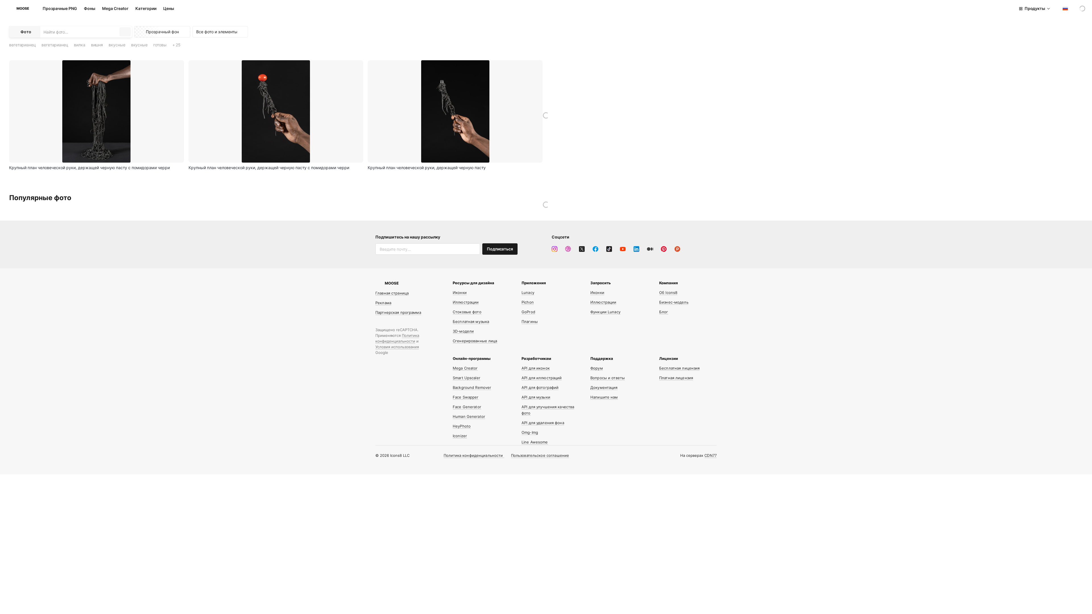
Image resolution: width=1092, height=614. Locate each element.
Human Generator (469, 416)
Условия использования (397, 347)
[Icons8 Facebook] (595, 249)
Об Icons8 (668, 292)
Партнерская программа (398, 312)
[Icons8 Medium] (650, 249)
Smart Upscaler (466, 378)
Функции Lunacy (605, 312)
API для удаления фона (543, 422)
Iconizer (460, 435)
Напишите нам (604, 397)
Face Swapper (466, 397)
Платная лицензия (676, 378)
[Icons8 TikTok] (609, 249)
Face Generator (467, 407)
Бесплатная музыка (471, 321)
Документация (604, 387)
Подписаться (500, 248)
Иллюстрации (466, 302)
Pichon (528, 302)
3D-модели (463, 331)
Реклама (383, 302)
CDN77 (710, 455)
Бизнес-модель (673, 302)
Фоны (89, 8)
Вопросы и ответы (607, 378)
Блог (663, 312)
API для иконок (536, 368)
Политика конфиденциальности (474, 455)
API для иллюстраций (542, 378)
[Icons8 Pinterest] (663, 249)
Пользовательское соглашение (540, 455)
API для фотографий (540, 387)
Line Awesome (535, 442)
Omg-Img (530, 432)
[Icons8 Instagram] (554, 249)
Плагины (530, 321)
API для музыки (536, 397)
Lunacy (528, 292)
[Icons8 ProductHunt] (677, 249)
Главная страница (392, 293)
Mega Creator (115, 8)
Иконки (460, 292)
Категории (145, 8)
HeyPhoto (462, 426)
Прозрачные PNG (60, 8)
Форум (596, 368)
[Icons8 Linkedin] (636, 249)
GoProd (528, 312)
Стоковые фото (467, 312)
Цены (168, 8)
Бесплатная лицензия (679, 368)
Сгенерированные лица (475, 341)
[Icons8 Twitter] (582, 249)
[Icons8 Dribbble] (568, 249)
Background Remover (472, 387)
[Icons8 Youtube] (622, 249)
